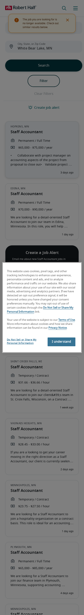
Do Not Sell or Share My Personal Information (22, 341)
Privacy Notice (57, 328)
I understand (61, 341)
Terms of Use (66, 320)
